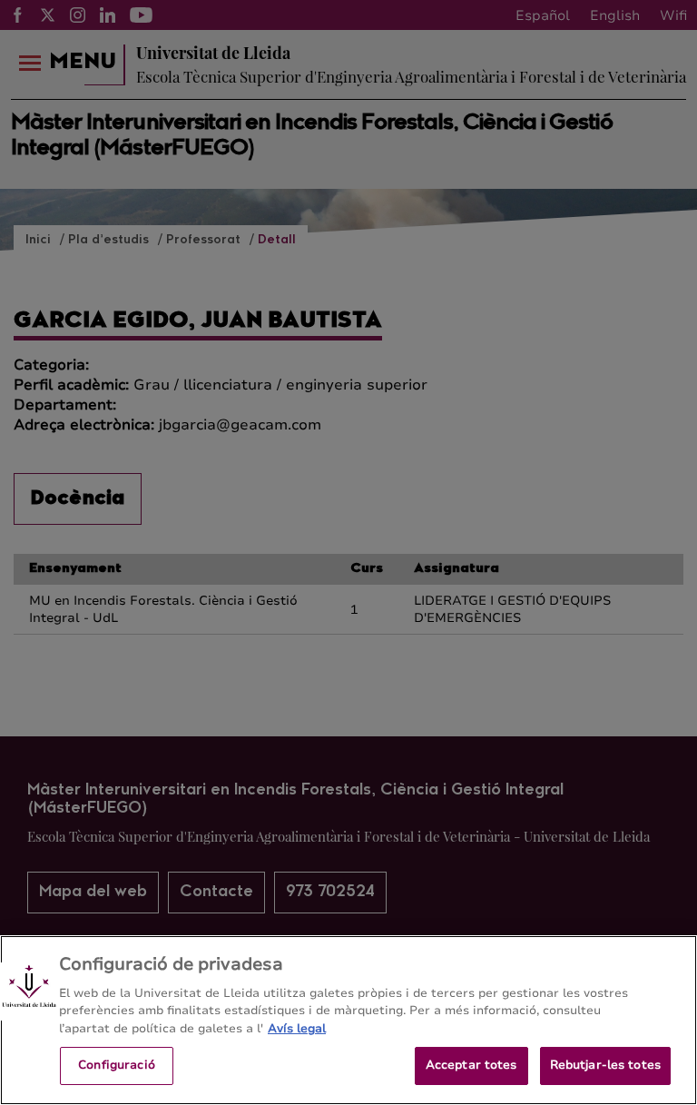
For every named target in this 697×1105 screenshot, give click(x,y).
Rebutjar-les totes (605, 1065)
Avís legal (297, 1029)
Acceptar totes (471, 1065)
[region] (348, 1020)
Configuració (116, 1065)
